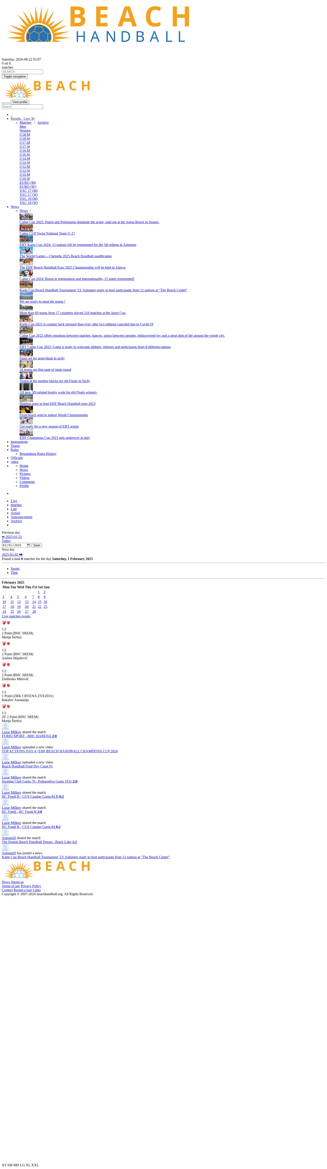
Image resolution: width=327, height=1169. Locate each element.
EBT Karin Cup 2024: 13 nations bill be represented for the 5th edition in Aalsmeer (78, 245)
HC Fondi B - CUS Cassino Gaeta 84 (31, 827)
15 (39, 602)
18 (12, 607)
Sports (15, 568)
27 (26, 611)
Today (6, 541)
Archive (43, 122)
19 (19, 607)
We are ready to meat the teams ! (42, 301)
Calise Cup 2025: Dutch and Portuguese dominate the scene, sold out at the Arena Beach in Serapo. (89, 222)
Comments (27, 482)
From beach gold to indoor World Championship (54, 415)
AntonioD (9, 838)
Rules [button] (15, 450)
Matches (25, 122)
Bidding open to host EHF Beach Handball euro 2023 (57, 404)
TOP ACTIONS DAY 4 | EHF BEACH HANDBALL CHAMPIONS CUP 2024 (60, 751)
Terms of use (11, 886)
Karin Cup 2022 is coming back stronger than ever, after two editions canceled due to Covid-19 (86, 324)
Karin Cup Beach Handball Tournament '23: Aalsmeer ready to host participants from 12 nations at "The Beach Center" (104, 290)
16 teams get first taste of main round (45, 369)
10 (4, 602)
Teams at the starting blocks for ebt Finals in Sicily (55, 381)
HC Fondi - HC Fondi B (22, 812)
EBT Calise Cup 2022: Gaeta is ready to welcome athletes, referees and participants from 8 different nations (95, 347)
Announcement (21, 517)
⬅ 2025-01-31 (12, 537)
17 (4, 607)
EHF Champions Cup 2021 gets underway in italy (55, 438)
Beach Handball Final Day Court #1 (27, 766)
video (14, 462)
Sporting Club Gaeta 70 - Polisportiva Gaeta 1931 (39, 781)
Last (14, 509)
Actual (15, 513)
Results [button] (22, 118)
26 (19, 611)
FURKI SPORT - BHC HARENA (29, 736)
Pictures (25, 474)
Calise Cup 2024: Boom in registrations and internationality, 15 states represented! (77, 279)
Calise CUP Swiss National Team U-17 (47, 233)
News (15, 207)
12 (19, 602)
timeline (16, 505)
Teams (15, 446)
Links (37, 890)
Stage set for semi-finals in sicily (42, 358)
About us (17, 882)
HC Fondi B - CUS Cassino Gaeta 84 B (33, 796)
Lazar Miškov (11, 732)
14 (34, 602)
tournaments (19, 442)
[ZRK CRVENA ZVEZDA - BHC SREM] (6, 626)
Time (14, 572)
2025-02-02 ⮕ (12, 554)
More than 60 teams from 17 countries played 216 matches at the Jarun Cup (72, 313)
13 (26, 602)
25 (12, 611)
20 (26, 607)
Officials (17, 458)
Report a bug (23, 890)
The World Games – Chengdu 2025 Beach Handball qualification (66, 256)
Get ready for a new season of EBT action (49, 426)
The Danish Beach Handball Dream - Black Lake (39, 842)
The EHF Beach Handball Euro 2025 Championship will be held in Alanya (72, 267)
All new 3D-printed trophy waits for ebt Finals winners (58, 392)
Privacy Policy (31, 886)
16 (45, 602)
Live (28, 118)
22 (39, 607)
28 (34, 611)
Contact (7, 890)
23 (45, 607)
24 (4, 611)
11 (12, 602)
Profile (24, 486)
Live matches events (16, 616)
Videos (24, 478)
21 (34, 607)
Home (24, 466)
